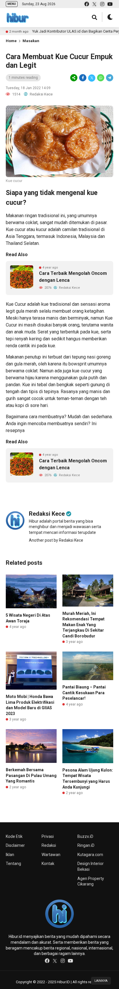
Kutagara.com (90, 854)
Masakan (31, 41)
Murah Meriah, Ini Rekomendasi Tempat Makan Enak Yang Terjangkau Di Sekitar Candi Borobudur (83, 624)
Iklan (10, 854)
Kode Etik (14, 836)
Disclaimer (15, 845)
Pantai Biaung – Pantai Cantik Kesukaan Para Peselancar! (84, 693)
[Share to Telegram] (109, 78)
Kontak (48, 863)
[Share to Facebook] (82, 78)
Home (11, 41)
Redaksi (49, 845)
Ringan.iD (85, 845)
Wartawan (51, 854)
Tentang (13, 863)
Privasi (48, 836)
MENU (12, 3)
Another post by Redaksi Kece (56, 540)
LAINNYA (100, 981)
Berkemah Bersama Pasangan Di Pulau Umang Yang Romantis (31, 775)
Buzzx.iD (85, 836)
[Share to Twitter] (91, 78)
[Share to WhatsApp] (100, 78)
